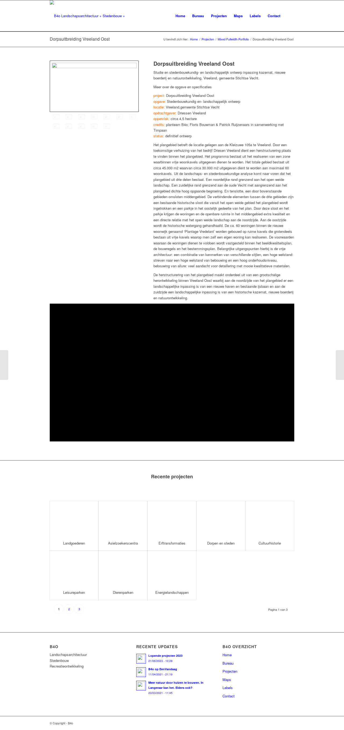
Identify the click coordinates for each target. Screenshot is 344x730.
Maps (227, 679)
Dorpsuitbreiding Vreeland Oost (80, 39)
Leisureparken (74, 592)
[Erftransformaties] (172, 518)
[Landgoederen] (74, 518)
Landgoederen (74, 543)
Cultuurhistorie (270, 543)
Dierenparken (123, 592)
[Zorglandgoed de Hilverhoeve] (4, 365)
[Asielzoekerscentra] (123, 518)
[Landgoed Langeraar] (340, 365)
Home (194, 39)
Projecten (208, 39)
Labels (228, 687)
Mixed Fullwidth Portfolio (233, 39)
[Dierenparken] (123, 568)
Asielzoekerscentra (123, 543)
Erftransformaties (172, 543)
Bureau (228, 663)
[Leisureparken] (74, 568)
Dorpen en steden (221, 543)
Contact (229, 696)
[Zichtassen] (81, 116)
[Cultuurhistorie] (269, 518)
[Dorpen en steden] (220, 518)
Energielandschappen (172, 592)
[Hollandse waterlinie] (68, 116)
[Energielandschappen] (172, 568)
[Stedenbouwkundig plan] (94, 86)
